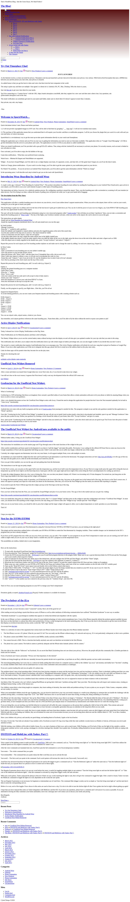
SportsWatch (9, 14)
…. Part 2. (16, 47)
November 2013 (10, 853)
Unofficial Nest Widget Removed (18, 363)
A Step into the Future (16, 52)
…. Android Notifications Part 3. (23, 39)
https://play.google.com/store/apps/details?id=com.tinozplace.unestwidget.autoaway (27, 405)
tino (21, 71)
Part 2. (15, 25)
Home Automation (11, 19)
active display (11, 359)
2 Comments (57, 368)
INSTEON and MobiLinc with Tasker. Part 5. (27, 831)
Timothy (7, 831)
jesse (6, 827)
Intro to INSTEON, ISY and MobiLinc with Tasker (25, 21)
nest (2, 379)
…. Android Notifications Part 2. (23, 38)
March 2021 (9, 841)
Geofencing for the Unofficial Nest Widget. (23, 383)
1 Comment (46, 739)
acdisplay (4, 359)
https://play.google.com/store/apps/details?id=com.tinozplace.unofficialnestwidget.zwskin (29, 495)
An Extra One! (18, 43)
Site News (8, 880)
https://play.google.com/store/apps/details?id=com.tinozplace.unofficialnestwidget (27, 441)
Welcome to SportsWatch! (17, 16)
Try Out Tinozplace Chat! (14, 66)
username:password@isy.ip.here (19, 571)
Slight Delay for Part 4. (20, 50)
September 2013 (10, 857)
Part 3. (15, 27)
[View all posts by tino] (24, 71)
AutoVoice (41, 742)
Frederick (8, 829)
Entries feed (8, 893)
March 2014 (9, 850)
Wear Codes (25, 215)
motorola (23, 359)
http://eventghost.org (38, 551)
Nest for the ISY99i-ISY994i (15, 518)
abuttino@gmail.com (25, 593)
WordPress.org (9, 897)
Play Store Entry (6, 199)
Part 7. (15, 34)
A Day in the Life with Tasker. (18, 45)
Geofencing (14, 425)
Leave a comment (47, 71)
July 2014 (8, 846)
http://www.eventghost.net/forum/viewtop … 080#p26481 (67, 553)
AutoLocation (71, 213)
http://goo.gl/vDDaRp (105, 457)
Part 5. (15, 30)
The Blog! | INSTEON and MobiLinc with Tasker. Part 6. (23, 833)
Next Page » (5, 800)
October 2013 (9, 855)
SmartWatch (71, 122)
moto (18, 359)
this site (9, 90)
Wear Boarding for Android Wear (15, 18)
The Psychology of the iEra (15, 600)
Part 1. (15, 23)
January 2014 (9, 852)
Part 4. (15, 28)
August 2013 (9, 859)
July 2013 (8, 861)
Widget (6, 379)
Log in (7, 891)
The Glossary (13, 54)
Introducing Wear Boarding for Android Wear (25, 176)
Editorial (36, 605)
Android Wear (38, 122)
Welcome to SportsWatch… (15, 117)
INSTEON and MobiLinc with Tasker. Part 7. (24, 734)
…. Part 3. (16, 49)
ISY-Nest (36, 560)
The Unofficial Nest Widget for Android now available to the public (36, 429)
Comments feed (10, 895)
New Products (36, 71)
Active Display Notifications (15, 323)
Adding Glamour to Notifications (23, 41)
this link (14, 626)
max (6, 825)
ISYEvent (35, 555)
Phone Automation (60, 122)
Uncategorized (34, 328)
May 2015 (8, 844)
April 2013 (8, 863)
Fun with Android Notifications (19, 36)
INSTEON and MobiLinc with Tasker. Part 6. (25, 827)
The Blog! (6, 6)
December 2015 (10, 842)
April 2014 (8, 848)
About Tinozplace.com (12, 12)
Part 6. (15, 32)
